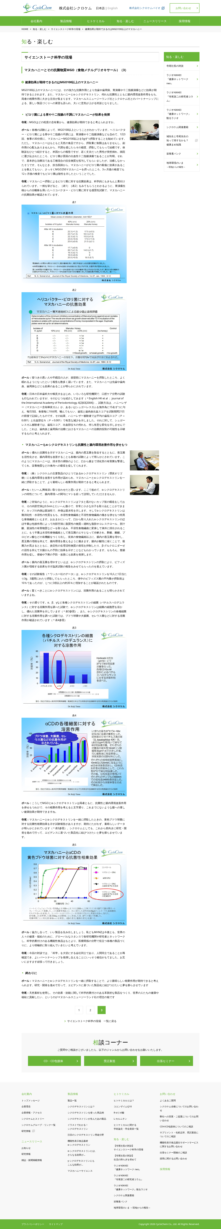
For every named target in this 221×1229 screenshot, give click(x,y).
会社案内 (36, 21)
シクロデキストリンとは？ (81, 1106)
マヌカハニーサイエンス (80, 1170)
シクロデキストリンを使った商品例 (86, 1112)
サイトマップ (56, 1224)
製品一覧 (72, 1100)
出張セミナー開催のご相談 (173, 1152)
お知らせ (26, 1147)
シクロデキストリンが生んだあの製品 (87, 1118)
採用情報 (184, 21)
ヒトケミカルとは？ (124, 1100)
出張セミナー (165, 1061)
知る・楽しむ (125, 21)
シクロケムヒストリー (33, 1118)
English (113, 8)
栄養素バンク (173, 153)
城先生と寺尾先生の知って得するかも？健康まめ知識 (177, 140)
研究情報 (26, 1131)
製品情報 (66, 21)
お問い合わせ (183, 8)
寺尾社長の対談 (174, 65)
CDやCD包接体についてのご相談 (176, 1126)
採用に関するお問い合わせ (173, 1158)
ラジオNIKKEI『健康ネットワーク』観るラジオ (178, 114)
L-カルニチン (120, 1118)
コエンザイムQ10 (123, 1106)
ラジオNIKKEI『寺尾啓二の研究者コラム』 (179, 96)
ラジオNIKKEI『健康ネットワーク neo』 (177, 79)
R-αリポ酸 (119, 1112)
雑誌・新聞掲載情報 (32, 1160)
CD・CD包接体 (53, 1061)
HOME (25, 29)
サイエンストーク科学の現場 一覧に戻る (91, 1021)
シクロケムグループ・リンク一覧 (38, 1124)
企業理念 (26, 1106)
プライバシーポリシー (33, 1224)
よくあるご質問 (168, 1100)
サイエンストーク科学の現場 (65, 29)
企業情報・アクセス (32, 1112)
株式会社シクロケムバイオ (144, 8)
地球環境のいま (175, 165)
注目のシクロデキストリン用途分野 (86, 1134)
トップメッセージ (31, 1100)
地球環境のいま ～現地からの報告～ (132, 1207)
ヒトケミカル (96, 21)
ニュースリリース (155, 21)
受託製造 (109, 1061)
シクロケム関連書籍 (177, 127)
